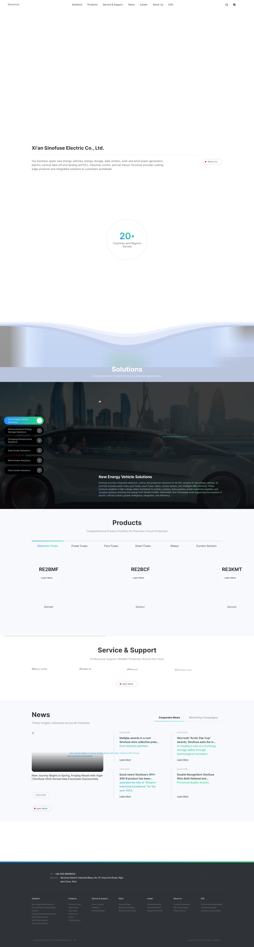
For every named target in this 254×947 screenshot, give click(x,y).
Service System (48, 656)
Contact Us (92, 656)
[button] (125, 121)
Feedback (138, 656)
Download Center (192, 656)
